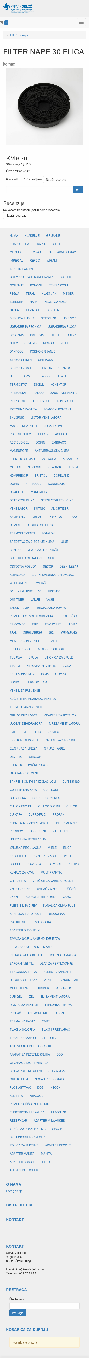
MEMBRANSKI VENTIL (25, 641)
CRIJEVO (30, 343)
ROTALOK (48, 533)
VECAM (15, 665)
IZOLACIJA (48, 459)
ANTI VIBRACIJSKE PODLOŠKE (31, 1046)
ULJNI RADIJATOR (44, 856)
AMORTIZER (60, 508)
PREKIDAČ (56, 517)
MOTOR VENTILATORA (45, 417)
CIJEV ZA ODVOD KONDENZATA (31, 277)
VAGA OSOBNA (20, 889)
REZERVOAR (18, 1120)
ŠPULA (33, 657)
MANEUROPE (19, 450)
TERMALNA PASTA (22, 1021)
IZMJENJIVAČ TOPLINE (60, 740)
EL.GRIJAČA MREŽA (23, 748)
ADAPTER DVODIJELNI (25, 930)
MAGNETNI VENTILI (23, 426)
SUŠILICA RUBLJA (22, 318)
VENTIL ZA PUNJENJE (25, 690)
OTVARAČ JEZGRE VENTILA (29, 1062)
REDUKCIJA (64, 988)
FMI (12, 732)
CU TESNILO (71, 781)
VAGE (50, 599)
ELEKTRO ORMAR (22, 459)
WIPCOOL (36, 1096)
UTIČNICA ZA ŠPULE (58, 657)
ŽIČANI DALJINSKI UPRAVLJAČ (53, 575)
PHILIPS (73, 864)
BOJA (45, 674)
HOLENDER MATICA (62, 955)
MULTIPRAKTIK (51, 872)
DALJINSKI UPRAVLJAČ (25, 591)
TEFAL (30, 293)
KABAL (14, 897)
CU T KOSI (50, 790)
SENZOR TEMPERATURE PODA (31, 359)
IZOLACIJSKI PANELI (24, 740)
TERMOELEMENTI (22, 533)
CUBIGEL (16, 996)
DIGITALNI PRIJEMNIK (40, 897)
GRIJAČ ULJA (19, 1079)
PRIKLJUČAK (68, 616)
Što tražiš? (16, 1299)
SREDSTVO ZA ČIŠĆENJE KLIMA (32, 541)
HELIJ (14, 376)
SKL (51, 632)
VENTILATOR (19, 508)
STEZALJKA (56, 1071)
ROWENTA (33, 864)
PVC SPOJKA (42, 922)
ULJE (64, 541)
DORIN (40, 442)
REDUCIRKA (56, 914)
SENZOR (35, 756)
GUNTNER (17, 599)
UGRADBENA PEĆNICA (25, 326)
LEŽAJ (74, 517)
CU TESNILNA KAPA (23, 790)
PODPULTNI (37, 831)
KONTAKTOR (65, 401)
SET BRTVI (49, 1038)
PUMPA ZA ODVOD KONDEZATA (31, 616)
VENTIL (49, 980)
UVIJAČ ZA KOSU (48, 889)
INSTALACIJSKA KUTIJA (26, 955)
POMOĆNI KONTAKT (57, 409)
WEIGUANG (69, 632)
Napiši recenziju (56, 179)
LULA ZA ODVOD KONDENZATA (31, 947)
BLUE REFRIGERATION (26, 558)
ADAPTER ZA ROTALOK (60, 715)
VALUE (35, 599)
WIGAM (52, 260)
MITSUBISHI (18, 252)
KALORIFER (18, 856)
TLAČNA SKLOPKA (22, 1029)
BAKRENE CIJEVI (21, 269)
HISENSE (54, 591)
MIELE (52, 847)
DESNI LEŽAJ (69, 566)
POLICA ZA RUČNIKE (24, 1145)
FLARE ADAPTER (67, 823)
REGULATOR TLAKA (23, 980)
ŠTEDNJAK (48, 318)
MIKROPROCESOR (51, 649)
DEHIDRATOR (41, 401)
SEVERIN (53, 310)
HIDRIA (72, 624)
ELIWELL (62, 376)
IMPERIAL (16, 260)
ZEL (31, 996)
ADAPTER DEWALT (58, 1145)
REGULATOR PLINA (40, 525)
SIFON (59, 1013)
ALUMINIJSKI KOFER (24, 1170)
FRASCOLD (33, 484)
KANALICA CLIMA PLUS (59, 905)
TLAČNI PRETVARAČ (56, 1029)
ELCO (37, 732)
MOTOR (48, 343)
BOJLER (65, 277)
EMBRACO (59, 442)
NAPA (33, 302)
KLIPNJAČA (17, 575)
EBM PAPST (53, 624)
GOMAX (60, 674)
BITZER (52, 641)
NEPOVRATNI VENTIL (41, 665)
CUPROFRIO (37, 814)
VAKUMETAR (69, 980)
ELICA (67, 847)
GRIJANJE (53, 235)
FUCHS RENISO (20, 649)
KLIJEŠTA (16, 1096)
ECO (60, 1054)
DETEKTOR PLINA (22, 500)
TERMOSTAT (18, 384)
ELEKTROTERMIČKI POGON (29, 765)
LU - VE (74, 467)
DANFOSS (16, 351)
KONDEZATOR (57, 484)
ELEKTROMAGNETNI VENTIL (29, 823)
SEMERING (17, 517)
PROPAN (58, 814)
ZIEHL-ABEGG (32, 632)
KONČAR (36, 285)
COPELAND (61, 475)
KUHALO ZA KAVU (22, 872)
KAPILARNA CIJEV (22, 674)
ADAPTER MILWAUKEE (49, 1120)
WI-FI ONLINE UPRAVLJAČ (28, 583)
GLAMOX (64, 368)
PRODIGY (16, 831)
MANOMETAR (40, 492)
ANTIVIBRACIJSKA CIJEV (52, 450)
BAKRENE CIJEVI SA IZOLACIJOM (33, 781)
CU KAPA (16, 814)
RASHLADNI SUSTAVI (62, 252)
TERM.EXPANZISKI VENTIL (28, 707)
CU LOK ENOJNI (21, 806)
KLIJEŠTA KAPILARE (57, 971)
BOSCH (15, 864)
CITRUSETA (18, 881)
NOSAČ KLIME (53, 426)
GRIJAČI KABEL (54, 748)
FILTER (55, 335)
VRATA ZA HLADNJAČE (43, 550)
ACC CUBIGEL (19, 442)
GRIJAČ (37, 517)
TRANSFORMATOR (23, 1038)
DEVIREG (16, 756)
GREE (57, 244)
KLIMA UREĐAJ (20, 244)
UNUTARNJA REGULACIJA (28, 839)
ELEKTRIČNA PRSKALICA (27, 1112)
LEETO (45, 1162)
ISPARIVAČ (55, 467)
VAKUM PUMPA (20, 608)
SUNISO (15, 550)
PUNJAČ (15, 1013)
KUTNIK (39, 508)
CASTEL (29, 376)
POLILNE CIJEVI (21, 434)
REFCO (35, 260)
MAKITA (46, 1153)
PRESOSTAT (18, 393)
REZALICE (33, 310)
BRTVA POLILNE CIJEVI (26, 1071)
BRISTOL (41, 475)
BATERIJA (37, 335)
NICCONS (34, 467)
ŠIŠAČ (71, 889)
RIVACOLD (17, 492)
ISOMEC (53, 732)
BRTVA (71, 335)
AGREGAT (62, 434)
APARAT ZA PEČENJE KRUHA (30, 1054)
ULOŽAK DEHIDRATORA (26, 723)
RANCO (38, 393)
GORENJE (17, 285)
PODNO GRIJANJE (42, 351)
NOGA (66, 897)
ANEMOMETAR (38, 1013)
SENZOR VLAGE (21, 368)
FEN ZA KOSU (58, 285)
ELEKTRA (45, 368)
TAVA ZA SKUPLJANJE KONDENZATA (35, 938)
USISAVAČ (70, 318)
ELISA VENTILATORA (55, 996)
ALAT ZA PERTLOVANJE (56, 963)
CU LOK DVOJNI (49, 806)
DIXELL (39, 384)
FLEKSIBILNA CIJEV (23, 905)
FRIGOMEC (17, 624)
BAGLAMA (17, 335)
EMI (24, 732)
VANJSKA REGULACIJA (25, 847)
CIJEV (14, 343)
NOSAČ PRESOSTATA (49, 1079)
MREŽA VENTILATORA (64, 723)
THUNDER (42, 988)
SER (51, 558)
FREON (43, 434)
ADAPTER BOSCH (22, 1162)
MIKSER (68, 293)
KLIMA (13, 235)
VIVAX (37, 252)
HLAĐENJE (32, 235)
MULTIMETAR (19, 988)
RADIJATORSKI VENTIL (25, 773)
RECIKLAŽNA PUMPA (51, 608)
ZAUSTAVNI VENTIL (63, 393)
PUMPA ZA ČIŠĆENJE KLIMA (29, 1104)
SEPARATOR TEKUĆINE (57, 500)
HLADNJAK (48, 293)
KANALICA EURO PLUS (25, 914)
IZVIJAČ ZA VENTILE (24, 1005)
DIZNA (66, 665)
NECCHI (55, 1087)
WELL (68, 856)
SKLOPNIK (17, 417)
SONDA (15, 682)
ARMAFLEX (70, 459)
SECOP (48, 566)
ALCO (46, 376)
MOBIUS (15, 467)
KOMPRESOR (19, 475)
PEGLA (14, 293)
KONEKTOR (58, 384)
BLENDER (16, 302)
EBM (35, 624)
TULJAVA (16, 657)
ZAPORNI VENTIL (22, 963)
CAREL (46, 1021)
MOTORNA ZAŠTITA (23, 409)
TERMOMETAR (36, 682)
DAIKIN (41, 244)
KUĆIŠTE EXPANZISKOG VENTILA (33, 699)
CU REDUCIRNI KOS (46, 798)
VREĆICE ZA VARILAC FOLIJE (52, 881)
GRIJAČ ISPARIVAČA (24, 715)
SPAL (13, 632)
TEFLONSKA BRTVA (23, 971)
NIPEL (64, 343)
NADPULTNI (60, 831)
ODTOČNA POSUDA (23, 566)
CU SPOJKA (18, 798)
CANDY (14, 310)
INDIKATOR (17, 401)
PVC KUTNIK (18, 922)
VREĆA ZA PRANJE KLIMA (28, 1129)
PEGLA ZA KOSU (55, 302)
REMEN (15, 525)
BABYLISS (54, 864)
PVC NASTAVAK (20, 1087)
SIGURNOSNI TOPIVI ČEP (27, 1137)
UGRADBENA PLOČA (62, 326)
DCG (40, 1087)
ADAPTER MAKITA (22, 1153)
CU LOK (71, 806)
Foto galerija (14, 1191)
